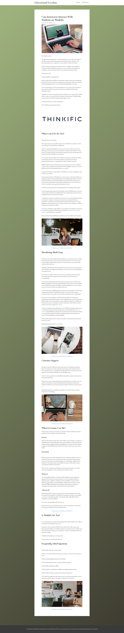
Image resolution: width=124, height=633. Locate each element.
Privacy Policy (85, 2)
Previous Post (38, 619)
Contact (78, 2)
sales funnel (59, 305)
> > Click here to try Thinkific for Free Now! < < (62, 248)
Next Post (86, 619)
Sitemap (48, 629)
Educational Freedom (45, 2)
